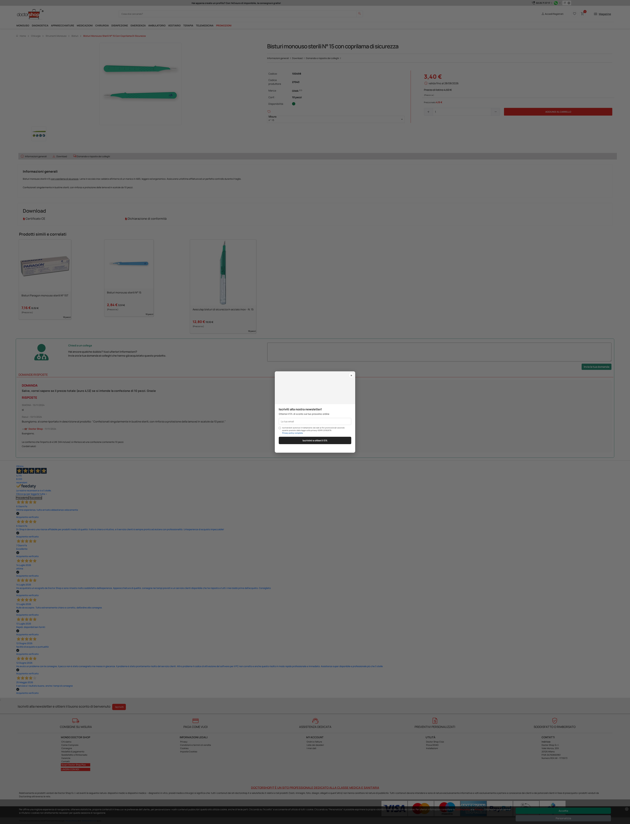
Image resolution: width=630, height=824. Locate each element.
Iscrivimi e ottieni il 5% (315, 440)
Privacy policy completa (292, 433)
